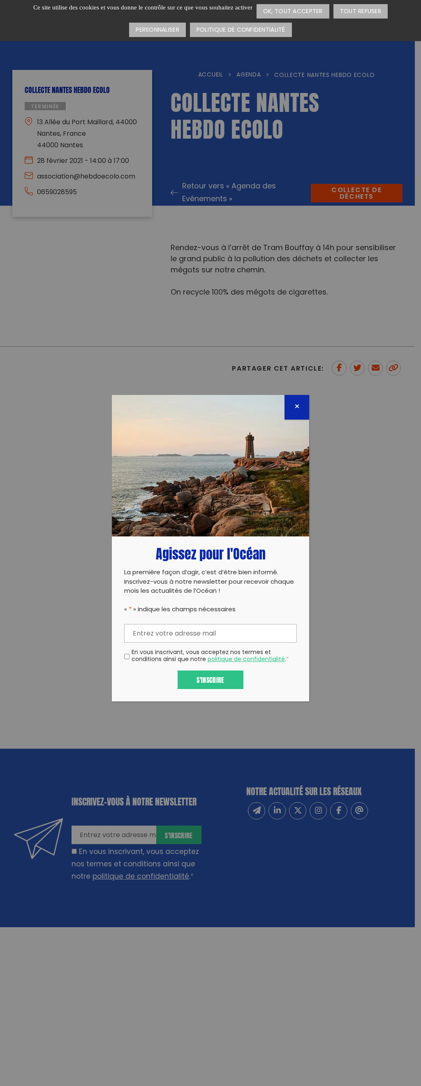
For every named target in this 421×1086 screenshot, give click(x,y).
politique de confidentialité (246, 659)
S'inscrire (210, 679)
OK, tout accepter (293, 11)
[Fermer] (297, 407)
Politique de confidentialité (241, 30)
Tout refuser (360, 11)
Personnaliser (157, 30)
